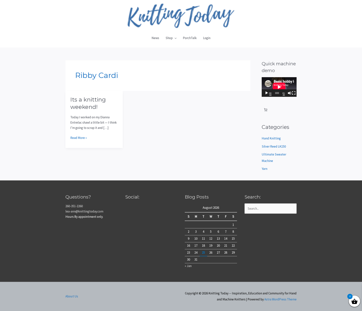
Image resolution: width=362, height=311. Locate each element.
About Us (71, 296)
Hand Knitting (271, 138)
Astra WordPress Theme (280, 299)
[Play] (266, 93)
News (155, 38)
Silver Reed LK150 (274, 146)
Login (206, 38)
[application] (279, 87)
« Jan (188, 266)
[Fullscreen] (294, 93)
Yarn (264, 169)
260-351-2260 (74, 206)
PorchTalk (190, 38)
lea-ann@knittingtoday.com (84, 211)
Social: (132, 197)
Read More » (78, 137)
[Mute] (289, 93)
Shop (169, 38)
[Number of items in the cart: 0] (266, 110)
